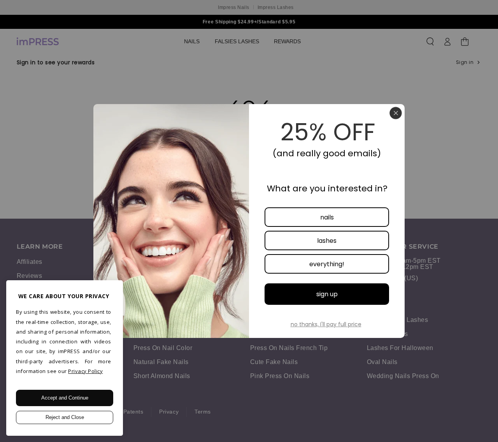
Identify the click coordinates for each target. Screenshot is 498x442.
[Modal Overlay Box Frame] (249, 221)
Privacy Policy (85, 371)
